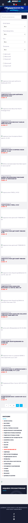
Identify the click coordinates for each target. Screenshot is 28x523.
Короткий (8, 66)
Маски (6, 444)
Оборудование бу (6, 93)
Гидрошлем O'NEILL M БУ (10, 205)
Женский (8, 56)
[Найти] (24, 17)
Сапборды (7, 463)
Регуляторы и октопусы (12, 461)
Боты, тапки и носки (11, 428)
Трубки (6, 471)
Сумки (6, 468)
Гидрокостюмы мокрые (12, 432)
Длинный (8, 63)
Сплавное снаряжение (12, 466)
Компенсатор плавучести (13, 437)
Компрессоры (9, 440)
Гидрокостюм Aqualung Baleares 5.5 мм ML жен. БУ (11, 287)
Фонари (6, 473)
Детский (7, 54)
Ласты (6, 442)
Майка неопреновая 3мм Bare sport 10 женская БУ (12, 178)
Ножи (6, 447)
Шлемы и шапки (9, 475)
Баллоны (7, 425)
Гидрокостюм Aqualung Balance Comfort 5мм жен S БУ (14, 314)
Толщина (6, 46)
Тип (4, 38)
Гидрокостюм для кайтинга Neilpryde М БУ (12, 95)
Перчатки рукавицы (11, 454)
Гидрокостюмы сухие (11, 435)
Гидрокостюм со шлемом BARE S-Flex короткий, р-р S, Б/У (14, 369)
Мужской (8, 59)
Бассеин (7, 423)
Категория (6, 23)
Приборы (7, 459)
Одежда (7, 452)
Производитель (8, 31)
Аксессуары (8, 421)
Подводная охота (10, 456)
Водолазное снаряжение (13, 430)
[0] (14, 4)
